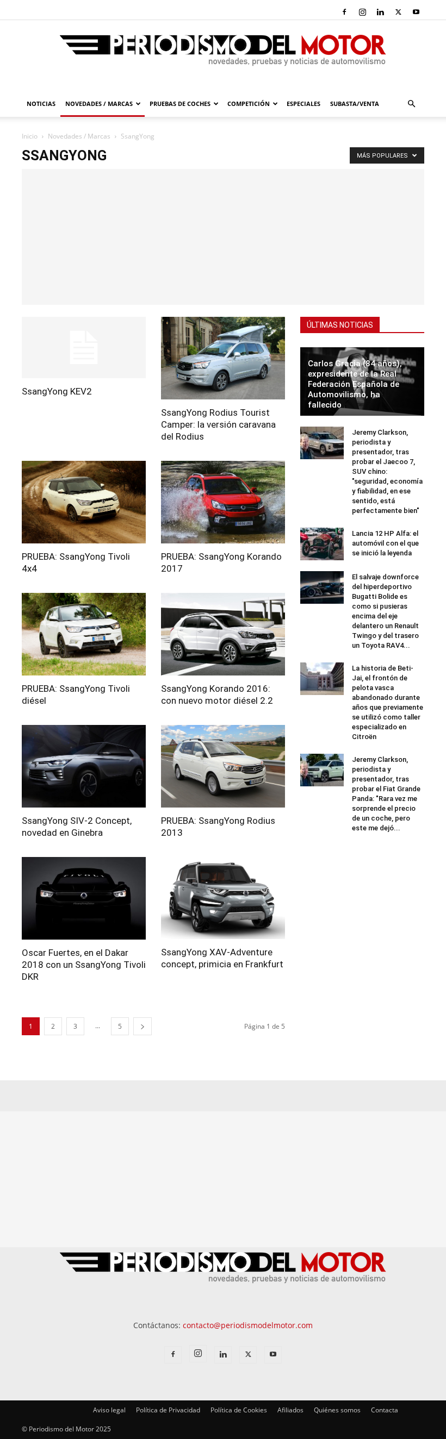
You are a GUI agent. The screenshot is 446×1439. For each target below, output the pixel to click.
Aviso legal (109, 1410)
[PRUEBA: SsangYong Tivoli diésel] (84, 634)
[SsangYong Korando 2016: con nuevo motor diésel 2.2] (223, 634)
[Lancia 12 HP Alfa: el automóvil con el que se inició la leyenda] (322, 544)
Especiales (303, 103)
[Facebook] (344, 12)
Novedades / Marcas (99, 103)
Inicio (30, 136)
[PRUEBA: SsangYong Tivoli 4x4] (84, 502)
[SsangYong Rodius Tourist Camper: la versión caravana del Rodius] (223, 358)
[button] (411, 104)
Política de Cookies (238, 1410)
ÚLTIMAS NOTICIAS (340, 325)
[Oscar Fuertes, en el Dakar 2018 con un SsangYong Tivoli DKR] (84, 898)
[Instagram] (362, 12)
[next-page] (142, 1026)
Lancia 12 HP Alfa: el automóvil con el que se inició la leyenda (385, 543)
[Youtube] (416, 12)
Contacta (384, 1410)
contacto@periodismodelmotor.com (248, 1325)
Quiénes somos (337, 1410)
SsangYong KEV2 (57, 391)
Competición (248, 103)
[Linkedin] (380, 12)
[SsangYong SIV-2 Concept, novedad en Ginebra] (84, 766)
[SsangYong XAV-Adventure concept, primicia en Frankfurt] (223, 898)
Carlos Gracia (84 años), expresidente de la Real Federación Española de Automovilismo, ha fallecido (355, 384)
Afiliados (290, 1410)
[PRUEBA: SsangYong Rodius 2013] (223, 766)
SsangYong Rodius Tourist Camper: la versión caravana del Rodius (218, 424)
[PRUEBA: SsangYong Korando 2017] (223, 502)
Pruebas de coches (180, 103)
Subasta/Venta (354, 103)
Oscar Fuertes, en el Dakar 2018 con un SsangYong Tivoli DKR (84, 964)
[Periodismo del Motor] (223, 56)
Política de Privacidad (168, 1410)
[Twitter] (398, 12)
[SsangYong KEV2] (84, 347)
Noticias (41, 103)
